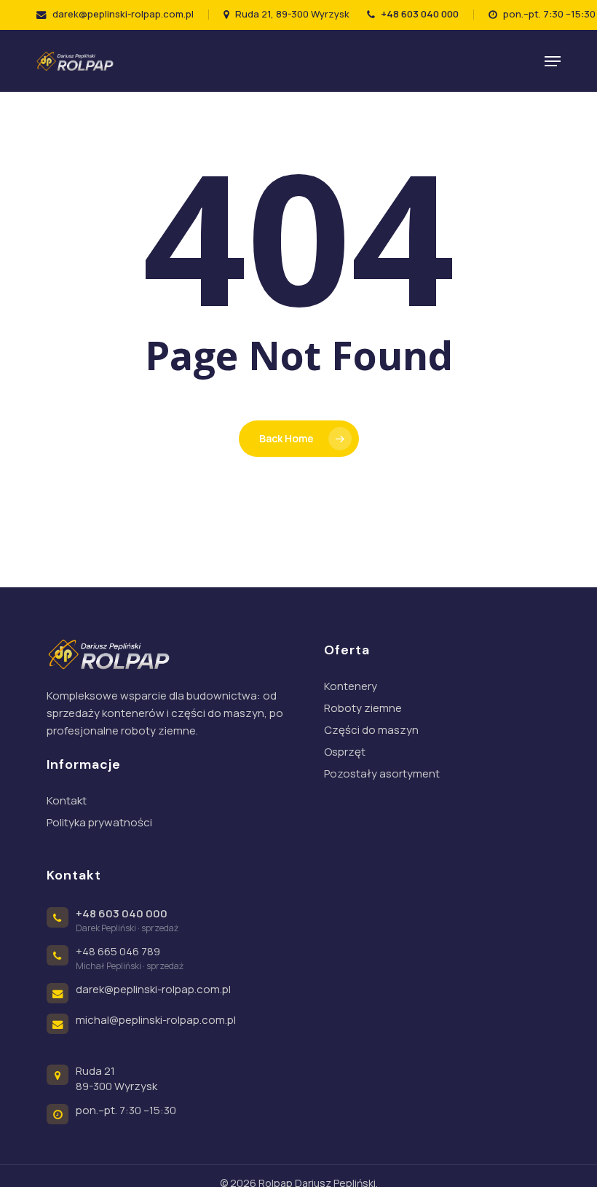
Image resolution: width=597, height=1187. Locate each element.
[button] (553, 61)
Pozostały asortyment (382, 773)
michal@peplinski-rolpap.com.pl (156, 1019)
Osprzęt (344, 751)
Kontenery (350, 686)
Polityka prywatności (99, 822)
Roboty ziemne (363, 708)
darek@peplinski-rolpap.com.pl (153, 989)
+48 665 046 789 (118, 951)
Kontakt (67, 800)
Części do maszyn (371, 729)
